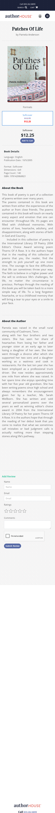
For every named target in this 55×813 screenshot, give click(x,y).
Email (6, 493)
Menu (48, 15)
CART (32, 7)
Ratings (7, 504)
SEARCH (20, 7)
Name (7, 481)
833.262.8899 (29, 4)
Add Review (8, 476)
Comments (9, 517)
